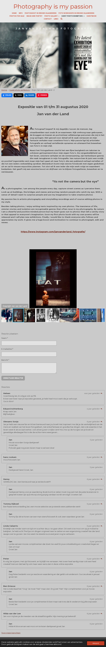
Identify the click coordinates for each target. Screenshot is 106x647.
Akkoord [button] (95, 643)
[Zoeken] (61, 19)
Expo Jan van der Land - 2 (43, 90)
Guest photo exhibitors (19, 90)
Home (4, 90)
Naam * (4, 338)
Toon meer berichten (10, 633)
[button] (102, 252)
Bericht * (5, 360)
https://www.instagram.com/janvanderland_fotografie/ (53, 231)
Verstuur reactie (13, 378)
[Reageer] (101, 393)
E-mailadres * (7, 349)
